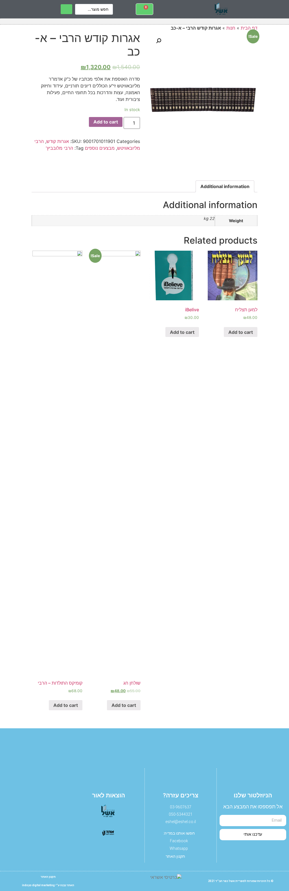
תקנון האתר (48, 876)
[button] (260, 9)
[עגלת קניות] (144, 9)
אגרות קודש (57, 141)
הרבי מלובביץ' (59, 148)
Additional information (224, 186)
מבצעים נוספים (100, 148)
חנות (230, 28)
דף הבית (249, 28)
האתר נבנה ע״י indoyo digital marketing (48, 885)
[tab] (225, 186)
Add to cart (105, 122)
